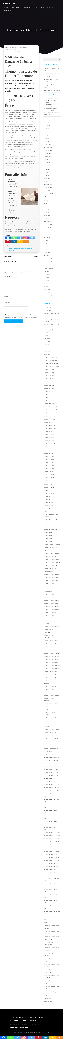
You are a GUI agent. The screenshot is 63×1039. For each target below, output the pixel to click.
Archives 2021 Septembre (51, 363)
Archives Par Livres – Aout (51, 612)
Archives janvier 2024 (50, 437)
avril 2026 (46, 135)
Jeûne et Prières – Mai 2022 (51, 851)
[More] (26, 241)
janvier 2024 (47, 218)
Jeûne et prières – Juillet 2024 (52, 835)
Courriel (7, 303)
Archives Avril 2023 (49, 391)
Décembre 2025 (48, 147)
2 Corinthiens (16, 47)
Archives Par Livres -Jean (50, 732)
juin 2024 (46, 203)
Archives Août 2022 (49, 369)
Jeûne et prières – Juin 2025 (51, 848)
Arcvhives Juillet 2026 (49, 751)
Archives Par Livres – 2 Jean (51, 574)
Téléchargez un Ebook (31, 7)
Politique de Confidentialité (19, 1027)
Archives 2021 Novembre (51, 360)
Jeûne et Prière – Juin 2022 (51, 769)
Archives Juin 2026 (49, 475)
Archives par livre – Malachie (52, 553)
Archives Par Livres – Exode (51, 644)
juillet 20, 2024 (17, 52)
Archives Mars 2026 (49, 505)
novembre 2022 (48, 262)
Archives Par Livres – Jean (51, 662)
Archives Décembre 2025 (50, 413)
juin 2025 (46, 166)
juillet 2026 (47, 126)
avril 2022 (46, 283)
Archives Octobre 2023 (50, 535)
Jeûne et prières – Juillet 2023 (52, 832)
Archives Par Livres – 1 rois (51, 565)
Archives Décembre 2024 (50, 410)
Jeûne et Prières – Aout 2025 (51, 778)
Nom (6, 296)
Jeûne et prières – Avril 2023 (51, 784)
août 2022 (46, 271)
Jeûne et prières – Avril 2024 (51, 787)
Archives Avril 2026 (49, 400)
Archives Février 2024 (50, 422)
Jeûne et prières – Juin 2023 (51, 842)
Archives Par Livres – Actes (51, 603)
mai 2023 (46, 243)
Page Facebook (34, 1024)
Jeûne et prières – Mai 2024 (51, 857)
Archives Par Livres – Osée (51, 704)
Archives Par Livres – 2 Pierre (52, 577)
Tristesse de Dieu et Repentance (17, 248)
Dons (42, 7)
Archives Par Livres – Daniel (51, 626)
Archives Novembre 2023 (51, 523)
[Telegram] (20, 238)
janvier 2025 (47, 181)
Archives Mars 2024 (49, 499)
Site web (6, 309)
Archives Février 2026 (50, 428)
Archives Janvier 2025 (50, 440)
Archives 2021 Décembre (50, 357)
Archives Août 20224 (49, 372)
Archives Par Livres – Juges (51, 678)
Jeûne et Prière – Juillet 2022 (51, 766)
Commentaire (8, 276)
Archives (50, 7)
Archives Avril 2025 (49, 397)
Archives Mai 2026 (49, 490)
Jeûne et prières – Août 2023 (51, 775)
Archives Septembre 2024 (51, 745)
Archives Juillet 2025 (49, 456)
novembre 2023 (48, 225)
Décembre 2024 (48, 184)
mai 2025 (46, 169)
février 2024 (47, 215)
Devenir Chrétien (32, 1014)
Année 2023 (47, 345)
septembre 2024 (48, 194)
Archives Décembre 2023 (50, 407)
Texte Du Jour (16, 7)
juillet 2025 (47, 163)
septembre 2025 (48, 156)
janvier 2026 (47, 144)
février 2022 (47, 290)
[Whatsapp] (14, 238)
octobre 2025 (47, 153)
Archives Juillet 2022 (49, 447)
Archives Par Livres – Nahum (51, 695)
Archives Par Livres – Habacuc (52, 656)
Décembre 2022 (48, 259)
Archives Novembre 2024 (51, 526)
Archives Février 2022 (50, 416)
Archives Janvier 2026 (50, 444)
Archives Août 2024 (49, 379)
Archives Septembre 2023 (51, 742)
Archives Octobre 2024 (50, 538)
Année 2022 (47, 342)
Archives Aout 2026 (49, 385)
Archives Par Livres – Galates (51, 650)
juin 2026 (46, 129)
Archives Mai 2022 (49, 478)
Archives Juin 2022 (49, 459)
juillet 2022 (47, 274)
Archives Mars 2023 (49, 496)
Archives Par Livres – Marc (51, 686)
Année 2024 (23, 47)
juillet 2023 (47, 237)
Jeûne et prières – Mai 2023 (51, 854)
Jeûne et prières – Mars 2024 (52, 866)
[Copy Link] (20, 241)
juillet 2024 (47, 200)
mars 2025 (47, 175)
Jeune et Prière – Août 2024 (51, 757)
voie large (29, 248)
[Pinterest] (8, 241)
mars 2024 (47, 212)
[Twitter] (32, 238)
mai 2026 (46, 132)
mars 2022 (47, 286)
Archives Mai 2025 (49, 487)
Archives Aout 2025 (49, 382)
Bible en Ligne (14, 1020)
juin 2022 (46, 277)
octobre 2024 (47, 191)
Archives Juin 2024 (49, 465)
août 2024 (46, 197)
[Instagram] (26, 238)
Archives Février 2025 (50, 425)
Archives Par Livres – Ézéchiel (52, 647)
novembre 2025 (48, 150)
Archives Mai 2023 (49, 481)
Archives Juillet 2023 (49, 450)
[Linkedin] (14, 241)
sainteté (27, 246)
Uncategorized (48, 1001)
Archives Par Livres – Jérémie (52, 665)
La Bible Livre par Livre (17, 1017)
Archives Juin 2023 (49, 462)
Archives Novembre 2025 (51, 529)
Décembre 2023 (48, 221)
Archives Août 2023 (49, 376)
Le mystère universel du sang (52, 90)
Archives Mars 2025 (49, 502)
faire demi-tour (12, 246)
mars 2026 (47, 138)
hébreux (46, 754)
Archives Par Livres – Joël (50, 671)
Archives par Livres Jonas (51, 736)
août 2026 (46, 122)
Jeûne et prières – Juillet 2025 (52, 839)
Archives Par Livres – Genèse (51, 653)
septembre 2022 (48, 268)
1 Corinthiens (47, 307)
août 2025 (46, 160)
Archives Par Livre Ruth (50, 556)
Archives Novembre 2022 (51, 520)
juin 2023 (46, 240)
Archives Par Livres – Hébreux (52, 659)
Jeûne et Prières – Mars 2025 (51, 869)
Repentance (21, 246)
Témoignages (47, 995)
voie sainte (11, 250)
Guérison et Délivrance (29, 1020)
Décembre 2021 (48, 296)
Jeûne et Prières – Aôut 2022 (51, 772)
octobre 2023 (47, 228)
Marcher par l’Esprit (54, 98)
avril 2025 (46, 172)
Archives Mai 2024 (49, 484)
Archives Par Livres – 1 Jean (51, 559)
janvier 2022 (47, 293)
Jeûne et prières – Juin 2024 (51, 845)
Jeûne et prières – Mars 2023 (52, 863)
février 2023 (47, 252)
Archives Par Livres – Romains (52, 721)
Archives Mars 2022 (49, 493)
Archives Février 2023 (50, 419)
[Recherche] (59, 59)
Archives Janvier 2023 (50, 434)
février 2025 (47, 178)
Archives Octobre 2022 (50, 532)
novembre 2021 (48, 299)
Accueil (6, 7)
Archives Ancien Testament (51, 366)
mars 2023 (47, 249)
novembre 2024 (48, 187)
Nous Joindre (8, 10)
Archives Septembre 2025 (51, 748)
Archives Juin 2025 (49, 468)
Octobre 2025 (47, 922)
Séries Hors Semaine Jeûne (51, 992)
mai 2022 (46, 280)
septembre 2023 (48, 231)
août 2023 (46, 234)
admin (8, 52)
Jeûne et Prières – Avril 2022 (51, 781)
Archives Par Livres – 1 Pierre (52, 562)
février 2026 (47, 141)
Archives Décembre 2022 (50, 403)
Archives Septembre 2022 (51, 739)
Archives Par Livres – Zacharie (52, 729)
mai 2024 (46, 206)
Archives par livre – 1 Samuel (52, 544)
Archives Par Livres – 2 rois (51, 580)
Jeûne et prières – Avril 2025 (51, 791)
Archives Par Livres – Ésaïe (51, 640)
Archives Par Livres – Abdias (51, 600)
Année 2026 (47, 354)
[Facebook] (8, 238)
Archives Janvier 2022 (50, 431)
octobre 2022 (47, 265)
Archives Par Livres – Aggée (51, 606)
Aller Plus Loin (48, 338)
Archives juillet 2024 (10, 49)
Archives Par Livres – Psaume (52, 718)
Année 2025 (47, 351)
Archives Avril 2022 (49, 388)
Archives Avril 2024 (49, 394)
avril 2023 (46, 246)
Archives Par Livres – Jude (51, 675)
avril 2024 (46, 209)
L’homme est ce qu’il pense (18, 1024)
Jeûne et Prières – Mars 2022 (51, 860)
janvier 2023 (47, 255)
